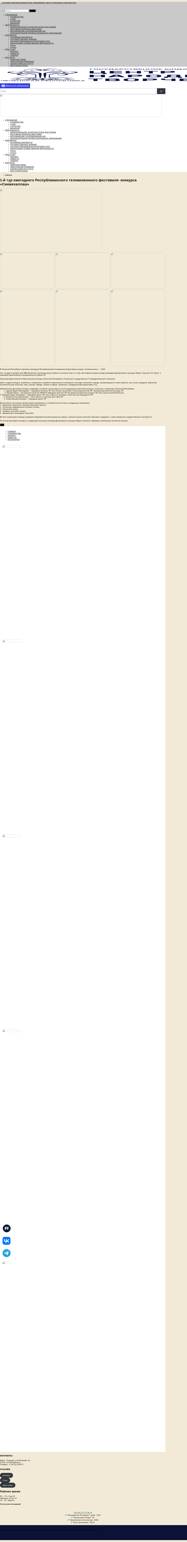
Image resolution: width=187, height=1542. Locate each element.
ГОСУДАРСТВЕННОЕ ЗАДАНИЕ (23, 39)
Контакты (6, 1475)
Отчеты (13, 47)
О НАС (13, 19)
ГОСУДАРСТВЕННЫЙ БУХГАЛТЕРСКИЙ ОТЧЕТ (30, 41)
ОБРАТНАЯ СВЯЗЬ (18, 60)
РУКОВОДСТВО (17, 17)
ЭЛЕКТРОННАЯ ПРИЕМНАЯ (22, 62)
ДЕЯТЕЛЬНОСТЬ (12, 25)
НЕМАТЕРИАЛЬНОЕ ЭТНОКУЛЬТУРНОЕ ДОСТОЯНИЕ (33, 27)
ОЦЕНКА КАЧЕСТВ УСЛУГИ (21, 64)
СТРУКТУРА (15, 21)
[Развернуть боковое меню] (2, 425)
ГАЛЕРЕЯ (14, 55)
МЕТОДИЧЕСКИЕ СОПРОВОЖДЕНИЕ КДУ (28, 31)
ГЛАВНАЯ (12, 431)
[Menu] (1, 7)
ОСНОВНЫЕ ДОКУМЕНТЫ (21, 37)
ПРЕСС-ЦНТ (10, 49)
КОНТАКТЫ (10, 58)
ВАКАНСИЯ (15, 23)
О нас (5, 1480)
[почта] (9, 1536)
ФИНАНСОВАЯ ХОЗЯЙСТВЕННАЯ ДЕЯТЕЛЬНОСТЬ (32, 43)
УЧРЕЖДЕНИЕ (11, 15)
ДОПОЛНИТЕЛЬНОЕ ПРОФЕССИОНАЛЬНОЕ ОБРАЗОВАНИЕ (36, 33)
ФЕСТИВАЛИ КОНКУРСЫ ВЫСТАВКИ (26, 29)
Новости (8, 175)
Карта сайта (8, 1485)
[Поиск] (161, 91)
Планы (13, 45)
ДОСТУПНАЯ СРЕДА (19, 66)
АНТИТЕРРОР (14, 440)
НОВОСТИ (14, 53)
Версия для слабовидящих (17, 86)
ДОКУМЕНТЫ (10, 35)
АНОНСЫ (14, 51)
